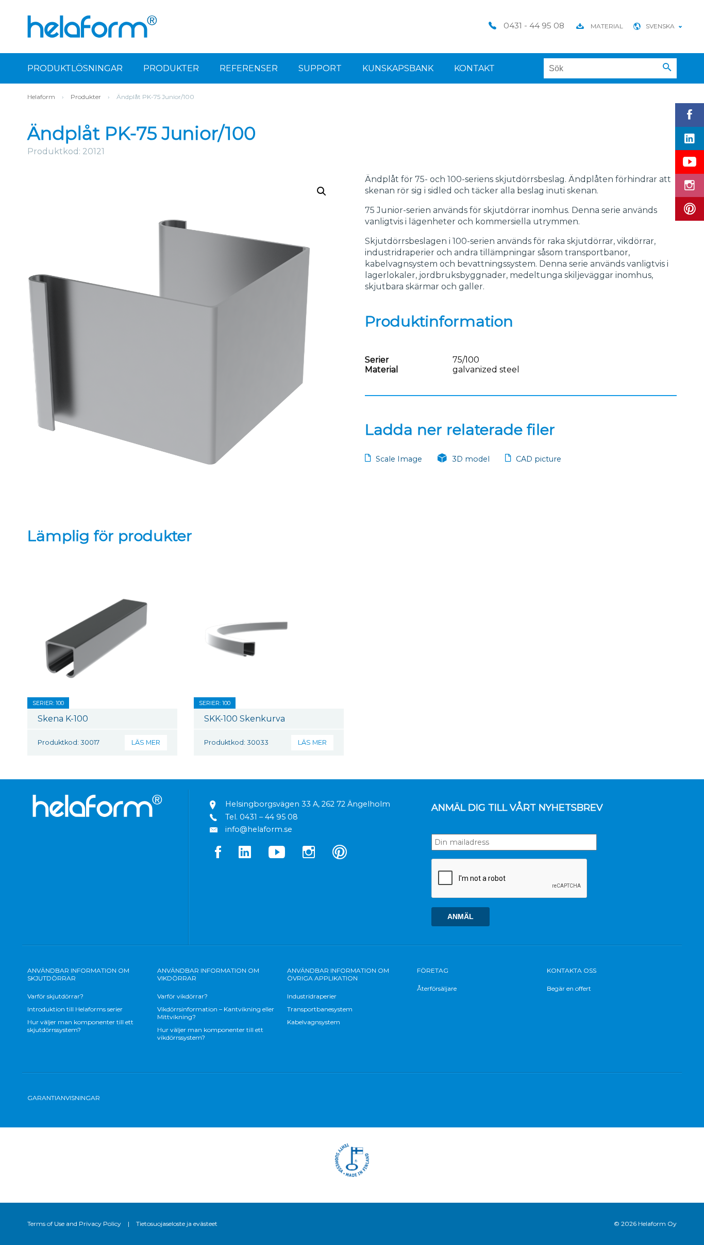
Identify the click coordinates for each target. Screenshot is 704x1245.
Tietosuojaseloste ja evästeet (176, 1223)
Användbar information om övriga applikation (338, 974)
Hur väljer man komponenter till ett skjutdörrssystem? (80, 1026)
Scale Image (399, 459)
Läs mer (145, 742)
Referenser (249, 68)
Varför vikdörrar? (182, 996)
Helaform (92, 26)
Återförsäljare (437, 988)
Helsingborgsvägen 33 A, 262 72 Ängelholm (307, 804)
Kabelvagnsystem (313, 1022)
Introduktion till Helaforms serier (75, 1009)
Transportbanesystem (320, 1009)
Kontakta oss (571, 970)
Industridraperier (312, 996)
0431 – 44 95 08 (269, 817)
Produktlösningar (75, 68)
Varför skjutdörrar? (55, 996)
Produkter (171, 68)
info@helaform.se (258, 829)
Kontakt (474, 68)
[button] (667, 67)
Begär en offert (569, 988)
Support (320, 68)
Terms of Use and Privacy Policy (74, 1223)
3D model (471, 459)
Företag (432, 970)
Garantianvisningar (63, 1098)
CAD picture (538, 459)
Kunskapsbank (397, 68)
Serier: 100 (48, 703)
